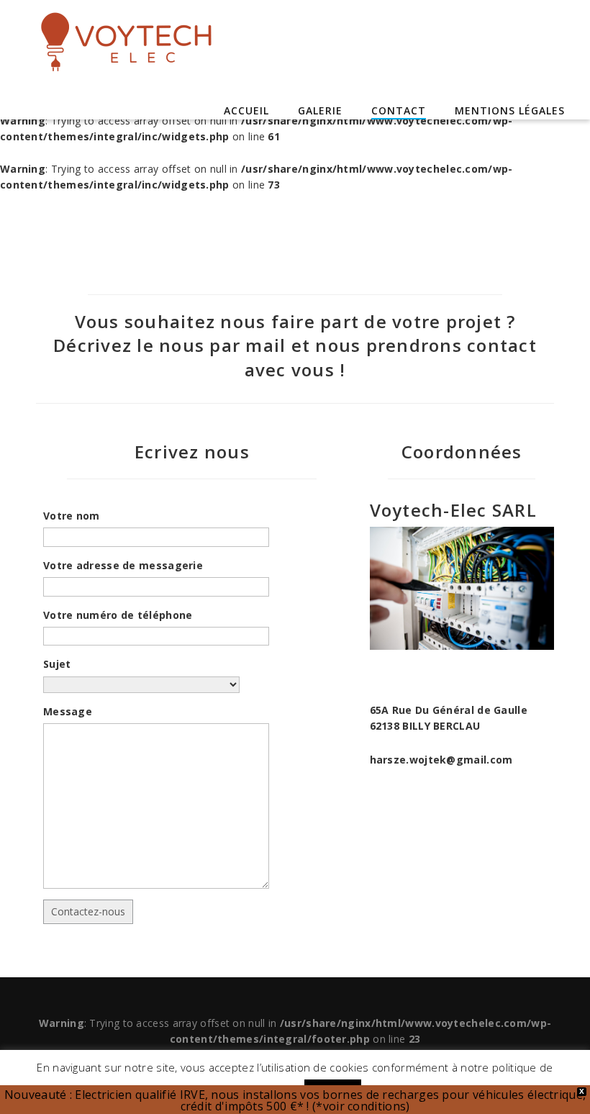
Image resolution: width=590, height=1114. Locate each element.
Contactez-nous (88, 911)
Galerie (320, 110)
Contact (398, 110)
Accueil (246, 110)
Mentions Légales (510, 110)
